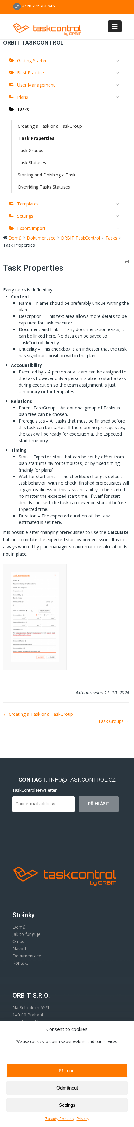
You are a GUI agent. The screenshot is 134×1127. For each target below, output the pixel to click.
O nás (18, 941)
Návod (19, 949)
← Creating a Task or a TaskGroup (38, 714)
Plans (22, 97)
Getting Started (32, 60)
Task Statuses (32, 163)
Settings (67, 1105)
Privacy (83, 1118)
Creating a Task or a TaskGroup (50, 126)
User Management (36, 85)
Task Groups (30, 150)
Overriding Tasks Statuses (44, 187)
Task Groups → (113, 721)
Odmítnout (67, 1087)
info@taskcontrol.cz (82, 779)
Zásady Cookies (59, 1118)
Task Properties (36, 138)
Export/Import (31, 228)
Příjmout (67, 1070)
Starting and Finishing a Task (46, 175)
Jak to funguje (26, 934)
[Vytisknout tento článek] (127, 261)
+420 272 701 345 (38, 6)
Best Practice (30, 73)
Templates (28, 204)
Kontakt (20, 963)
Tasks (23, 109)
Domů (19, 927)
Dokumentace (26, 956)
